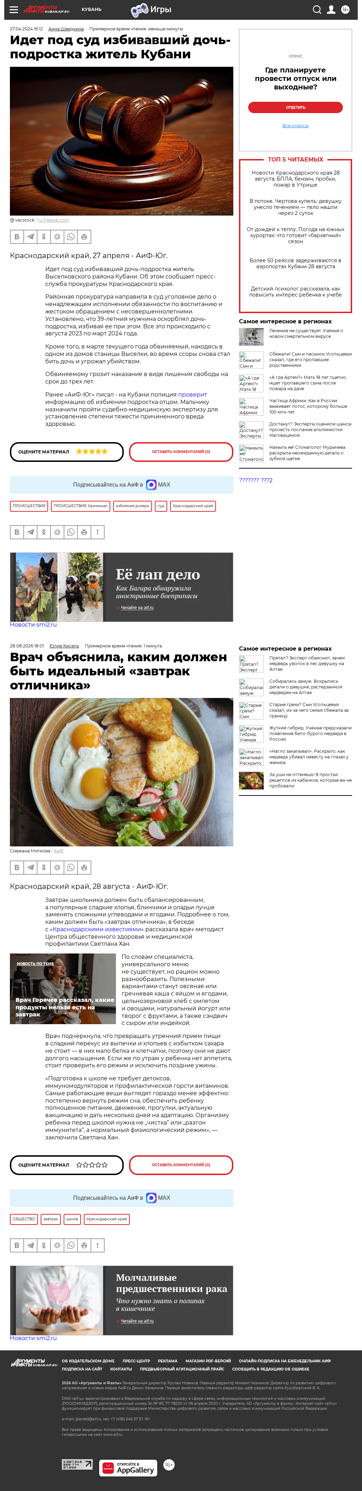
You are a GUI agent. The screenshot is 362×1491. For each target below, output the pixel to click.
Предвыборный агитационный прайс (182, 1369)
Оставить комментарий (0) (181, 452)
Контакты (121, 1369)
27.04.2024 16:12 (26, 28)
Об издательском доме (88, 1361)
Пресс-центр (136, 1361)
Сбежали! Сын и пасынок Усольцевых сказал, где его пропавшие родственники (310, 359)
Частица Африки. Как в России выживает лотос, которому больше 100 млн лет (308, 406)
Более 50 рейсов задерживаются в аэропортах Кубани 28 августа (295, 264)
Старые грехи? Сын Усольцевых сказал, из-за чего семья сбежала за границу (309, 710)
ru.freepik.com (53, 220)
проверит (192, 394)
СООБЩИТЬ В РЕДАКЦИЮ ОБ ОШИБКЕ (270, 1369)
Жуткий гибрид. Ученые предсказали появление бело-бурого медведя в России (310, 733)
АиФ (59, 850)
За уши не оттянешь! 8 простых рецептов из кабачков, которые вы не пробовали (310, 780)
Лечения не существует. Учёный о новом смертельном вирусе (306, 333)
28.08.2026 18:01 (27, 645)
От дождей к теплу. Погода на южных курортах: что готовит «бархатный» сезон (295, 236)
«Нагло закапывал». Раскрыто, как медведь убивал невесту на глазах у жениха (309, 757)
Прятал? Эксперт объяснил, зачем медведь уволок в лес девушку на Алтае (307, 663)
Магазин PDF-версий (208, 1361)
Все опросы (295, 126)
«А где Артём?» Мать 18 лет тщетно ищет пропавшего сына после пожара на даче (307, 383)
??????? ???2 (256, 480)
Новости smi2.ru (33, 624)
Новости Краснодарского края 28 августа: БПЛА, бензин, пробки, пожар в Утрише (296, 179)
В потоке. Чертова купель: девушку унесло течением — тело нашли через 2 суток (295, 207)
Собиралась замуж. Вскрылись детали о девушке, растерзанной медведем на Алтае (305, 687)
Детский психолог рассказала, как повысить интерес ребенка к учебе (295, 292)
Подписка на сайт (82, 1369)
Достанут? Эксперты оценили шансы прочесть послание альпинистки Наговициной (310, 429)
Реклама (167, 1361)
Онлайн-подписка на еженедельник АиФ (285, 1361)
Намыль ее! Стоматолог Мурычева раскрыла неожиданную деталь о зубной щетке (307, 453)
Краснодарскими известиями (97, 929)
